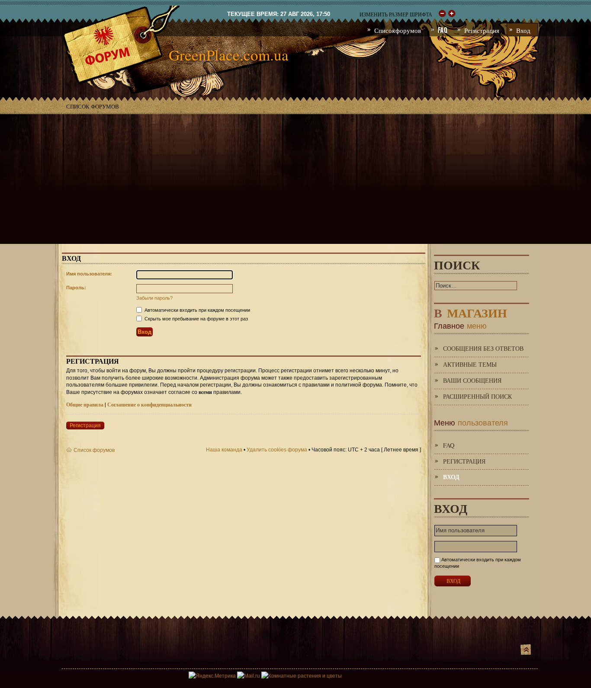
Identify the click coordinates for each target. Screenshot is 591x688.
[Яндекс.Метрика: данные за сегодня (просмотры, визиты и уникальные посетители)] (212, 676)
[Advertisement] (295, 179)
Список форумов (92, 106)
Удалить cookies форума (277, 450)
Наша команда (224, 450)
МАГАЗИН (470, 311)
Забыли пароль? (154, 298)
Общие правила (84, 404)
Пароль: (76, 287)
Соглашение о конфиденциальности (149, 404)
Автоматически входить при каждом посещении (196, 310)
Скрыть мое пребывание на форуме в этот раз (195, 318)
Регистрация (85, 425)
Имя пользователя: (89, 273)
